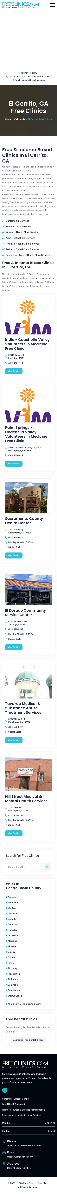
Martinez (12, 941)
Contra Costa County (23, 888)
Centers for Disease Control (15, 1099)
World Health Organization (14, 1104)
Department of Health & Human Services (21, 1115)
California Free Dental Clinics (28, 1040)
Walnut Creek (15, 996)
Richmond (13, 979)
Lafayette (13, 935)
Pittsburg (12, 968)
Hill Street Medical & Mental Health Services (26, 798)
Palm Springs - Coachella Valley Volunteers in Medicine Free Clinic (26, 434)
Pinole (11, 963)
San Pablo (13, 985)
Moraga (12, 946)
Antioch (12, 897)
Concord (12, 913)
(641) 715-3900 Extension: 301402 (33, 76)
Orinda (11, 957)
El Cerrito (12, 924)
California (19, 119)
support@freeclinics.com (33, 80)
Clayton (12, 908)
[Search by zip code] (47, 867)
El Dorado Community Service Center (25, 612)
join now (40, 278)
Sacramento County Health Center (24, 520)
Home (8, 119)
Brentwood (13, 902)
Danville (12, 919)
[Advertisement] (28, 39)
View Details (14, 371)
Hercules (12, 930)
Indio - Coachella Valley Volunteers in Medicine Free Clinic (27, 344)
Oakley (11, 952)
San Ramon (14, 990)
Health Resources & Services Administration (23, 1109)
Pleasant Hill (14, 974)
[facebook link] (4, 1090)
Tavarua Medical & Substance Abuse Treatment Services (23, 708)
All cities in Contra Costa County (24, 1004)
